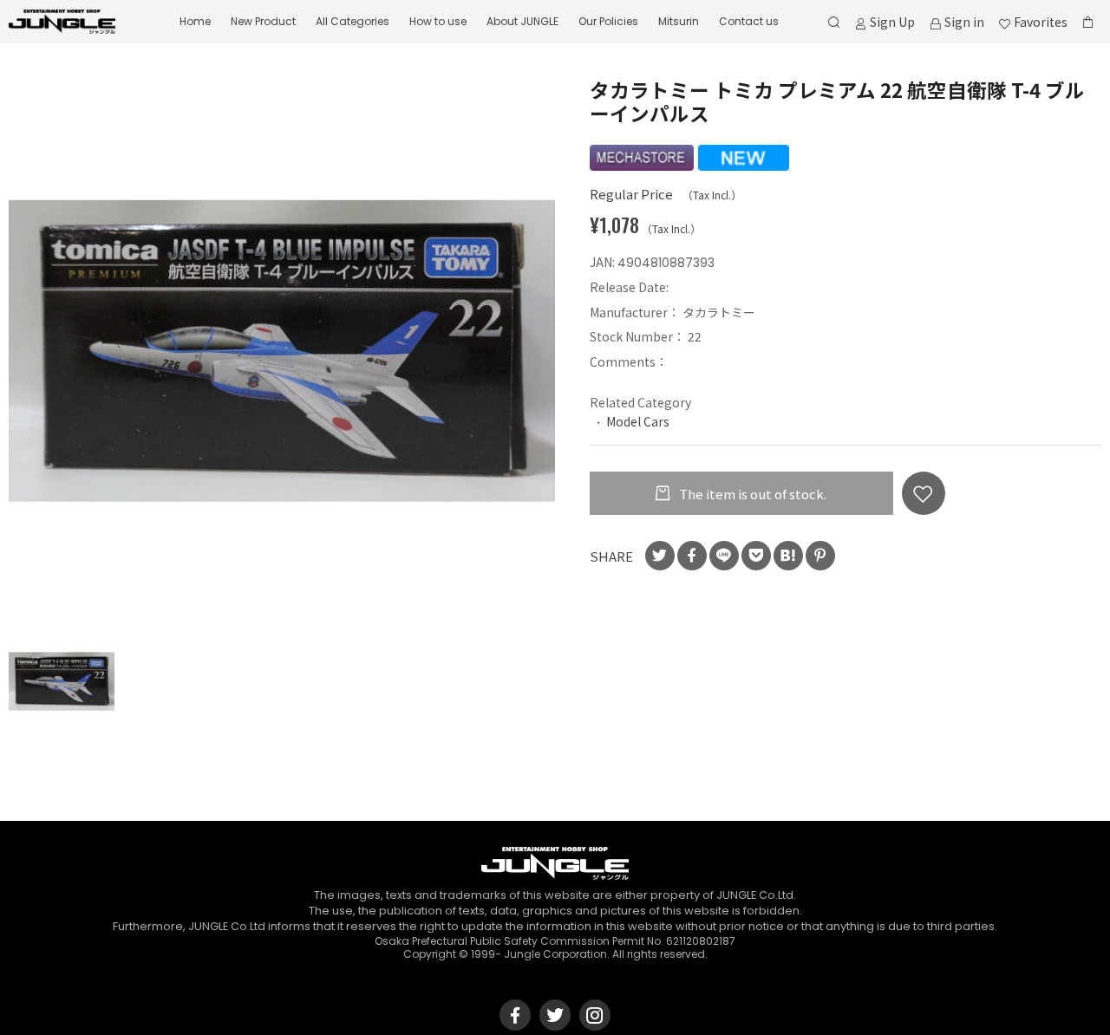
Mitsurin (678, 21)
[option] (282, 351)
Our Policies (608, 21)
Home (195, 21)
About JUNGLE (522, 21)
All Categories (352, 21)
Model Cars (637, 421)
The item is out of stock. (751, 494)
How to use (438, 21)
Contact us (749, 21)
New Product (263, 21)
